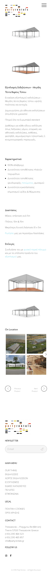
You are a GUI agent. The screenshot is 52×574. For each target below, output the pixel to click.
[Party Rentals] (16, 10)
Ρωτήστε (9, 233)
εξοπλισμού (11, 256)
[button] (46, 354)
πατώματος (27, 182)
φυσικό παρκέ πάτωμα (35, 249)
